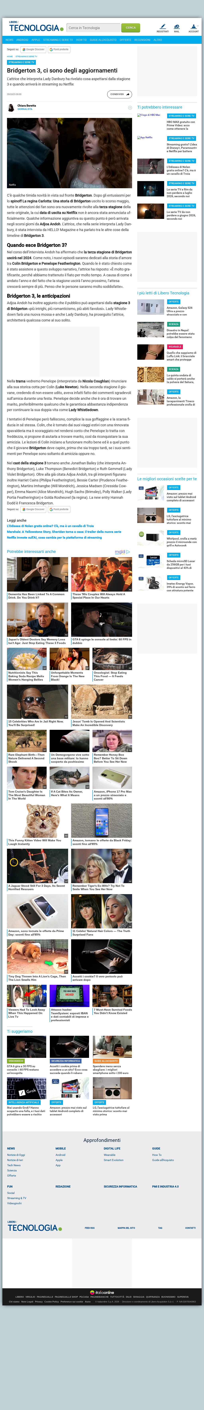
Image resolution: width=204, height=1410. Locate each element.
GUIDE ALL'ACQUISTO (103, 39)
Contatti (190, 1228)
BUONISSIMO (168, 1297)
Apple (59, 1160)
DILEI (128, 1297)
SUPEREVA (183, 1297)
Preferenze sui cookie (72, 1301)
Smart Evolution (114, 1160)
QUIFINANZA (153, 1297)
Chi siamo (14, 1301)
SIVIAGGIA (138, 1297)
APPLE (35, 39)
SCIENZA (173, 324)
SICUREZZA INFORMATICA (65, 1061)
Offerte (11, 1175)
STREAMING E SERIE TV (58, 39)
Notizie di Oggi (16, 1154)
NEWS (9, 39)
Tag (160, 1228)
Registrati (163, 31)
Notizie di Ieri (15, 1160)
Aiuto (88, 1301)
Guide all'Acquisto (163, 1160)
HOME (10, 56)
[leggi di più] (130, 108)
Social (11, 1192)
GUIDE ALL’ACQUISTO (106, 1061)
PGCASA (84, 1297)
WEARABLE (175, 346)
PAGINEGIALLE (45, 1297)
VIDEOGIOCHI (16, 1061)
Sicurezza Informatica (120, 1186)
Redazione (63, 1186)
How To (157, 1154)
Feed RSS (90, 1228)
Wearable (109, 1154)
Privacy (39, 1301)
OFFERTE (125, 39)
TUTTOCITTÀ (117, 1297)
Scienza (12, 1170)
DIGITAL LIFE (112, 1148)
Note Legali (27, 1301)
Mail (176, 31)
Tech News (14, 1165)
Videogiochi (14, 1203)
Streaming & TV (16, 1198)
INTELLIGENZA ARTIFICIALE (24, 1102)
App (58, 1165)
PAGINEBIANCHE (99, 1297)
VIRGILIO (30, 1297)
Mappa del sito (126, 1228)
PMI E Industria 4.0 (165, 1186)
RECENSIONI (142, 39)
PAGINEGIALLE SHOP (66, 1297)
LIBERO (20, 1297)
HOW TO (81, 39)
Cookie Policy (51, 1301)
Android (60, 1154)
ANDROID (22, 39)
